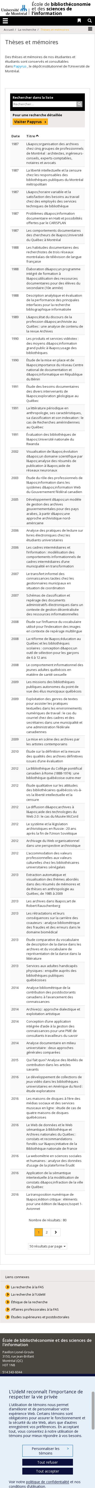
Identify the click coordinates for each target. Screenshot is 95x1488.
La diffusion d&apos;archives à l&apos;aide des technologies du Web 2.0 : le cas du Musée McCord (52, 812)
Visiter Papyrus (28, 121)
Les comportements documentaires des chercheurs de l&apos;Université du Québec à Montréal (54, 235)
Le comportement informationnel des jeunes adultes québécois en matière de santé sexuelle (54, 670)
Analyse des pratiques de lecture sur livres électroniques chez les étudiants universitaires (54, 535)
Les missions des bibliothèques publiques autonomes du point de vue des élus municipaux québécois (54, 687)
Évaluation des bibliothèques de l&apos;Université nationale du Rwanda (51, 439)
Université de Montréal (14, 8)
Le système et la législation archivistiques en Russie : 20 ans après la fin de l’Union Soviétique (51, 829)
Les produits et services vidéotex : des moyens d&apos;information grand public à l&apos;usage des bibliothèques (52, 345)
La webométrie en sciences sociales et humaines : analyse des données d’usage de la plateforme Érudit (54, 1161)
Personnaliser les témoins (50, 1451)
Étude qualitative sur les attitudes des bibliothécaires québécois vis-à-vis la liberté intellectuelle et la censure (54, 792)
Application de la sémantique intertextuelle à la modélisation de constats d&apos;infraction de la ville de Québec (54, 1180)
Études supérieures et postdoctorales (40, 1317)
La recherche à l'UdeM (28, 1294)
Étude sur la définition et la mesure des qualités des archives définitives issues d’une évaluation (54, 756)
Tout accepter (47, 1471)
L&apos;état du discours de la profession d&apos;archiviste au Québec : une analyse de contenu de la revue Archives (54, 324)
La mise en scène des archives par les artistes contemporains (53, 741)
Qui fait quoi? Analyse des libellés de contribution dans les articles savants (54, 1065)
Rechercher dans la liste (33, 97)
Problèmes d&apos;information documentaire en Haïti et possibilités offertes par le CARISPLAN (54, 218)
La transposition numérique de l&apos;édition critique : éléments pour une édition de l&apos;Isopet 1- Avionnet (54, 1201)
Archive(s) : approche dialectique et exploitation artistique (53, 1011)
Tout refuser (47, 1462)
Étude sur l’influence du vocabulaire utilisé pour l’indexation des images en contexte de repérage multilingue (54, 626)
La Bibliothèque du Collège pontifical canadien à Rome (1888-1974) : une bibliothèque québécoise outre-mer (54, 773)
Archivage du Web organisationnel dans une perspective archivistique (53, 843)
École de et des (61, 8)
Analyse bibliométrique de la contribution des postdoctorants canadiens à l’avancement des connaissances (51, 994)
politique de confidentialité (47, 1481)
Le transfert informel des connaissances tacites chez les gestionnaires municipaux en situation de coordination (50, 580)
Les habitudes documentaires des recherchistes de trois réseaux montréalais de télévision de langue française (54, 254)
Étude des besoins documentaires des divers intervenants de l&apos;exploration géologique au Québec (52, 393)
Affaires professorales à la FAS (35, 1309)
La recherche (27, 29)
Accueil (9, 29)
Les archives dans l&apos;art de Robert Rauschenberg (51, 903)
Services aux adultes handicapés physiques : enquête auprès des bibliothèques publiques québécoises (52, 972)
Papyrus (20, 66)
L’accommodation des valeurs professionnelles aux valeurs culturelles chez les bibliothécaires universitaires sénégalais (52, 860)
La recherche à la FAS (27, 1287)
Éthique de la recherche (29, 1302)
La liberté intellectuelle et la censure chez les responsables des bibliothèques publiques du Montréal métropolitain (54, 177)
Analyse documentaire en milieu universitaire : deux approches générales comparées (51, 1048)
